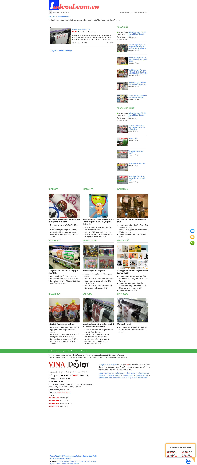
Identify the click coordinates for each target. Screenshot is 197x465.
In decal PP (88, 189)
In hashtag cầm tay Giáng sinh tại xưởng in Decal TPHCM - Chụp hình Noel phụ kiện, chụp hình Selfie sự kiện (98, 221)
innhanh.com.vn (118, 373)
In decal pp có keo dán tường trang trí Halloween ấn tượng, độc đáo (132, 271)
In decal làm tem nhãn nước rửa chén (132, 234)
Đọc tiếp (109, 42)
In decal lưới (123, 240)
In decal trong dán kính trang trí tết (94, 270)
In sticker (56, 12)
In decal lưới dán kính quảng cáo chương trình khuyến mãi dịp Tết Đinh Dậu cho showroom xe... (132, 285)
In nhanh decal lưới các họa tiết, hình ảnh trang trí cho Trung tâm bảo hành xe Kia (133, 278)
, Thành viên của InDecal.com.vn (84, 32)
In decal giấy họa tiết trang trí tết (62, 279)
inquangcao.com (104, 373)
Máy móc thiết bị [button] (125, 12)
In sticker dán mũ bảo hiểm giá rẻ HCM (64, 234)
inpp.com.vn (132, 378)
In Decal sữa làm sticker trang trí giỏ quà (61, 324)
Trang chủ (52, 17)
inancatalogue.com (120, 378)
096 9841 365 (54, 398)
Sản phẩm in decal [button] (140, 12)
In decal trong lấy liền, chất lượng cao (98, 274)
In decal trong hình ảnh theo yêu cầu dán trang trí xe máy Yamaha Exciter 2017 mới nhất (99, 281)
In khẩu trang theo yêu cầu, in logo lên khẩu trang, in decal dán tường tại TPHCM (137, 46)
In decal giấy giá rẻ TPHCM (60, 276)
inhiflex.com (142, 378)
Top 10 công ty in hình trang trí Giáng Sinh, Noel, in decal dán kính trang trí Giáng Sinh (137, 72)
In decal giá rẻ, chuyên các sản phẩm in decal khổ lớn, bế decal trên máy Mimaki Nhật (98, 325)
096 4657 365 (54, 400)
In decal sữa (54, 293)
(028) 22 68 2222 (63, 392)
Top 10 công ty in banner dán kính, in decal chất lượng (137, 96)
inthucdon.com (143, 373)
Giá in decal (122, 293)
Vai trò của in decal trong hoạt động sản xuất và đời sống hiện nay (136, 127)
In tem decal (65, 12)
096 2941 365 (54, 403)
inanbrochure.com (105, 378)
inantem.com (128, 375)
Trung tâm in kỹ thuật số (107, 365)
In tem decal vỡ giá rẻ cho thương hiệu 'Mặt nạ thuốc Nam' (136, 178)
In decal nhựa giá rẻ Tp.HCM (81, 29)
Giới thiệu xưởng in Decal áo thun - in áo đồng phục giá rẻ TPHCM (137, 59)
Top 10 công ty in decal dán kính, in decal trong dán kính (137, 84)
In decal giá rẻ (132, 138)
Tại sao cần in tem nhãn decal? (135, 152)
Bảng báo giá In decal (124, 324)
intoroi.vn (101, 375)
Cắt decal (87, 293)
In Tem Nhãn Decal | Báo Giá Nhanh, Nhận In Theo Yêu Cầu (137, 34)
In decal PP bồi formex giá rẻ (95, 232)
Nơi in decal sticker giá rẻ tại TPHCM (63, 225)
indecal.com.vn (114, 375)
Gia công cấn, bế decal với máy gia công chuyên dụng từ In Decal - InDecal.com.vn (97, 341)
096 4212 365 (54, 406)
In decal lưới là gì (125, 290)
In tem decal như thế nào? (136, 164)
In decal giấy (55, 240)
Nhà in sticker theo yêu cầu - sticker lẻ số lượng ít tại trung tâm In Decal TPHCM (64, 220)
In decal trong (90, 240)
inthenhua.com (131, 373)
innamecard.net (142, 375)
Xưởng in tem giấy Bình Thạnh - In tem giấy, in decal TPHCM (63, 271)
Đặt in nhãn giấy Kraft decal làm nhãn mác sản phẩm (131, 220)
